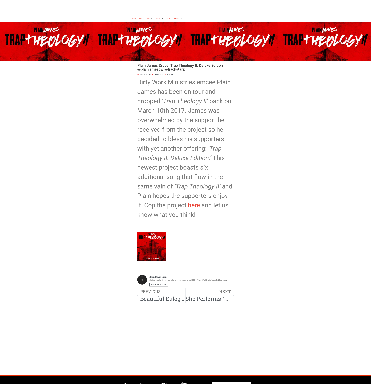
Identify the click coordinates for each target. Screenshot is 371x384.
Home (134, 19)
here (194, 205)
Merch (168, 19)
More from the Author (158, 284)
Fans (148, 19)
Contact (176, 19)
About (141, 19)
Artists (157, 19)
